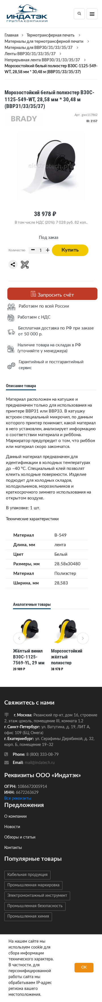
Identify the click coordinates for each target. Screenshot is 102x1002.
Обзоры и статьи (19, 837)
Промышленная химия (28, 916)
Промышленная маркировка (33, 885)
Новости (12, 827)
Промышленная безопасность (35, 906)
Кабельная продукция (27, 875)
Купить (70, 250)
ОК (84, 967)
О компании (15, 817)
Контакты (13, 848)
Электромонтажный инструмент (37, 896)
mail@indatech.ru (40, 763)
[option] (29, 643)
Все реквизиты (17, 799)
